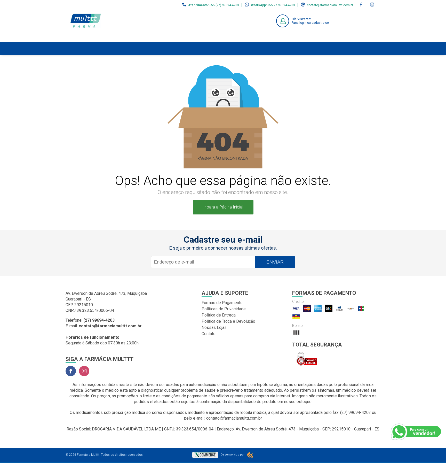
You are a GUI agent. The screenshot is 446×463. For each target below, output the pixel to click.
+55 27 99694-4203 (281, 5)
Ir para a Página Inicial (223, 207)
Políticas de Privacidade (224, 308)
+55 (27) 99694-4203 (224, 5)
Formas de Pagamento (222, 302)
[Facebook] (71, 371)
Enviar (275, 262)
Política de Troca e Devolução (228, 321)
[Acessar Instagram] (372, 5)
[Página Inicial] (85, 37)
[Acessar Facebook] (361, 5)
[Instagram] (84, 371)
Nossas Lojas (214, 327)
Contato (209, 333)
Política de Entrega (219, 315)
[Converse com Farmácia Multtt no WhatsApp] (416, 432)
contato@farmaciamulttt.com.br (330, 5)
